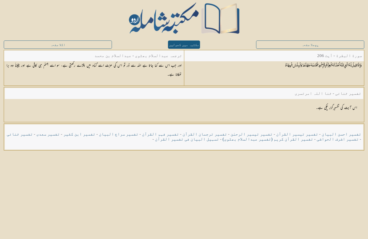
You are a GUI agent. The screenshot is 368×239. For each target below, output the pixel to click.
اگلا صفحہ (57, 45)
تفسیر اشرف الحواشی (338, 139)
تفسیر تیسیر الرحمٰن (252, 134)
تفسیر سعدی (48, 134)
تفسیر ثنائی (20, 134)
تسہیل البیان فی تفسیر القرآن (187, 139)
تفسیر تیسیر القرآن (297, 134)
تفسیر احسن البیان (341, 134)
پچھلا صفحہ (310, 45)
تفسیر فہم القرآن (160, 134)
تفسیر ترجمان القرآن (204, 134)
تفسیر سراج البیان (118, 134)
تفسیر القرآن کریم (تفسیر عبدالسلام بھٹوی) (268, 139)
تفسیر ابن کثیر (79, 134)
